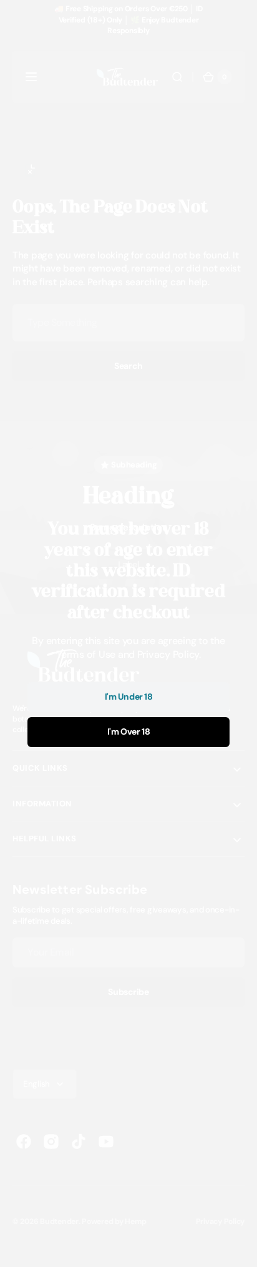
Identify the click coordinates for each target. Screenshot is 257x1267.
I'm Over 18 (128, 731)
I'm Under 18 (129, 696)
